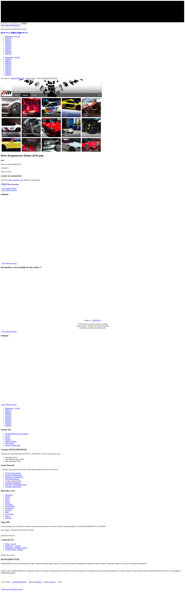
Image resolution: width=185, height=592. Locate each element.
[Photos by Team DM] (13, 33)
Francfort (8, 510)
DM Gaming (9, 443)
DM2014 (8, 42)
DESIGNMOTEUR (17, 78)
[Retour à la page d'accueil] (10, 25)
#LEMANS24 (10, 506)
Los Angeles (9, 514)
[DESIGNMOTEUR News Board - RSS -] (22, 33)
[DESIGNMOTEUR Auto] (2, 33)
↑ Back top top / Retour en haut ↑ (12, 589)
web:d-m (52, 582)
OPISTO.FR (96, 320)
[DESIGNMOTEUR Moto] (4, 33)
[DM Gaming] (11, 33)
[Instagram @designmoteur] (27, 33)
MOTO (7, 438)
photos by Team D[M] (12, 445)
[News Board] (16, 33)
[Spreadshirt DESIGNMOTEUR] (20, 33)
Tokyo (7, 516)
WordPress (38, 582)
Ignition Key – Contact (13, 546)
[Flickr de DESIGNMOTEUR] (51, 151)
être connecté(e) (14, 180)
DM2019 (8, 54)
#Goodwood (9, 508)
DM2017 (8, 50)
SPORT (7, 440)
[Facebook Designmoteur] (25, 33)
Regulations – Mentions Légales (16, 548)
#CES (7, 499)
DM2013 (8, 40)
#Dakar (7, 497)
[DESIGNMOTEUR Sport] (7, 33)
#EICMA (8, 518)
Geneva (7, 503)
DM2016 (8, 46)
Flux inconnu (13, 184)
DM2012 (8, 38)
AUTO (7, 436)
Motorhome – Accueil (12, 36)
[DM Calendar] (18, 33)
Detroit (7, 501)
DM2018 (8, 52)
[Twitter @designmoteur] (24, 33)
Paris (6, 512)
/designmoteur (13, 487)
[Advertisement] (17, 230)
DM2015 (8, 44)
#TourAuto (9, 504)
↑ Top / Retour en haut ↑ (9, 188)
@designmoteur (13, 473)
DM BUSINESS (11, 441)
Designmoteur (13, 475)
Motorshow (9, 495)
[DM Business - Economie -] (9, 33)
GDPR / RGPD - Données (14, 550)
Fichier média (30, 78)
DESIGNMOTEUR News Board (16, 434)
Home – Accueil (10, 544)
